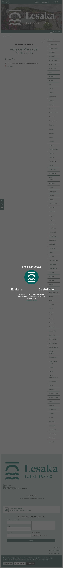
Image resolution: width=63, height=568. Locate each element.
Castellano (46, 289)
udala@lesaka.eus (31, 300)
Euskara (17, 289)
